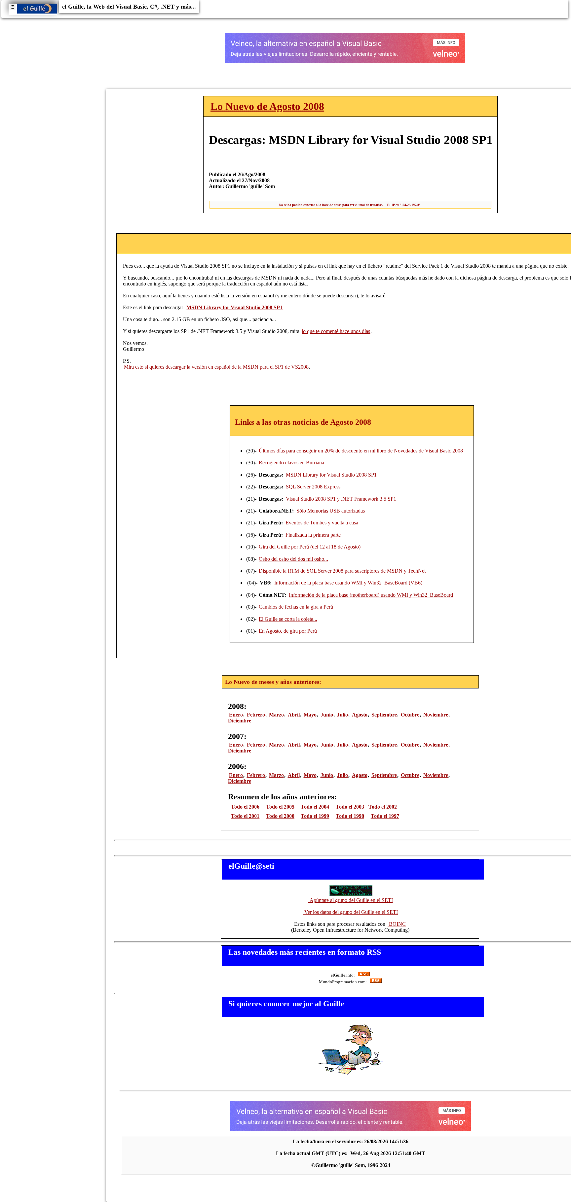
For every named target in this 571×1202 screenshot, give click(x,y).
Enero (236, 715)
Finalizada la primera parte (313, 535)
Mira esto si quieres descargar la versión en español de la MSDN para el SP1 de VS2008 (216, 367)
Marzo (276, 715)
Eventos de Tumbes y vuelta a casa (322, 522)
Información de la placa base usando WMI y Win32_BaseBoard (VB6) (348, 582)
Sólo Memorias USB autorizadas (330, 511)
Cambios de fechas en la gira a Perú (296, 607)
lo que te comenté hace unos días (336, 331)
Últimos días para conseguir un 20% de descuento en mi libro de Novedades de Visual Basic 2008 (361, 450)
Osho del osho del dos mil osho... (293, 559)
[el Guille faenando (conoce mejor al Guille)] (350, 1074)
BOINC (397, 924)
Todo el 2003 (350, 807)
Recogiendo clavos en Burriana (291, 462)
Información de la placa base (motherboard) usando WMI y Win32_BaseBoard (371, 595)
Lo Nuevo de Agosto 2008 (267, 106)
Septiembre (384, 715)
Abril (294, 715)
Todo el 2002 (382, 807)
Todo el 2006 (245, 807)
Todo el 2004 (315, 807)
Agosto (359, 715)
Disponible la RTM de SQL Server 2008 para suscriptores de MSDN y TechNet (342, 571)
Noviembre (435, 715)
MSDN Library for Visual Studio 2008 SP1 (331, 475)
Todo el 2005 (280, 807)
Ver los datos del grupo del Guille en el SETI (350, 912)
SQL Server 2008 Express (313, 486)
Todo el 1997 (385, 816)
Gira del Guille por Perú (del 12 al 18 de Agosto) (310, 547)
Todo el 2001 (245, 816)
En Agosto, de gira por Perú (288, 631)
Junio (327, 715)
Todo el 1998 (350, 816)
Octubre (410, 715)
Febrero (256, 715)
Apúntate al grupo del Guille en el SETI (350, 900)
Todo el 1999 (315, 816)
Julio (342, 715)
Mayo (310, 715)
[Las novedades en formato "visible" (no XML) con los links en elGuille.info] (363, 975)
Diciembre (239, 720)
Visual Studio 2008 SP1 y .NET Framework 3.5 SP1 (341, 499)
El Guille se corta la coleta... (288, 619)
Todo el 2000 (280, 816)
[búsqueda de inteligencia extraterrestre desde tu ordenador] (350, 894)
